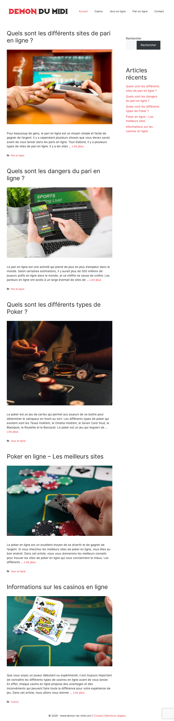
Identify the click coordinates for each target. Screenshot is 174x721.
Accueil (83, 11)
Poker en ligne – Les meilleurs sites (55, 456)
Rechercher (133, 38)
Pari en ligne (140, 11)
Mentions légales (115, 715)
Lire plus (78, 146)
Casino (98, 11)
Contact (159, 11)
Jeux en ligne (118, 11)
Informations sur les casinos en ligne (57, 586)
